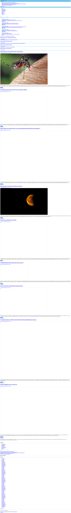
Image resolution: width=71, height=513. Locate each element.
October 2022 (3, 489)
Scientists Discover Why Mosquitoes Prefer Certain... (8, 37)
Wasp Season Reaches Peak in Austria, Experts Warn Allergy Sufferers (10, 3)
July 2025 (3, 467)
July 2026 (3, 459)
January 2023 (3, 487)
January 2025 (3, 471)
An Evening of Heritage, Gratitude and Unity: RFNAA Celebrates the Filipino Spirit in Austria (18, 319)
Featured (3, 446)
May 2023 (3, 484)
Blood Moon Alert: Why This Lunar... (6, 48)
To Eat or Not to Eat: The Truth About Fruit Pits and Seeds (11, 285)
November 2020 (4, 504)
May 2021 (3, 500)
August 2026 (3, 458)
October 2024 (3, 473)
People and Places (4, 10)
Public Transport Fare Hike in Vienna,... (6, 44)
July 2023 (3, 483)
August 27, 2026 (4, 29)
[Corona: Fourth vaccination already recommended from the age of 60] (0, 15)
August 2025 (3, 466)
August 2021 (3, 498)
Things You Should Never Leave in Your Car (8, 384)
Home (2, 8)
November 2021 (4, 496)
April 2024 (3, 477)
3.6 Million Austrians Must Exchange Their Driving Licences (11, 262)
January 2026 (3, 463)
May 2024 (3, 476)
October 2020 (3, 505)
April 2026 (3, 461)
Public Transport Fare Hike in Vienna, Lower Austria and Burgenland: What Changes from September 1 (20, 128)
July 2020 (3, 507)
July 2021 (3, 499)
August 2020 (3, 506)
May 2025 (3, 468)
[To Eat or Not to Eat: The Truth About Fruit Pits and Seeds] (24, 314)
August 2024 (3, 474)
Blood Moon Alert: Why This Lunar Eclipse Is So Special (8, 4)
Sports (2, 12)
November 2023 (4, 480)
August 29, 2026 (4, 19)
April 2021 (3, 501)
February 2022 (3, 494)
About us (3, 13)
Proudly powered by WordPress (4, 511)
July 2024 (3, 475)
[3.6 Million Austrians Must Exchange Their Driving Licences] (14, 279)
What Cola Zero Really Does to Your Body (7, 5)
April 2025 (3, 469)
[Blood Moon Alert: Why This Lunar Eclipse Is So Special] (24, 214)
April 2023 (3, 485)
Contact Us (3, 14)
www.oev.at (1, 508)
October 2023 (3, 481)
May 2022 (3, 492)
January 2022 (3, 495)
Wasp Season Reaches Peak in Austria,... (6, 41)
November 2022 (4, 488)
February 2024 (3, 478)
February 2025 (3, 470)
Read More (1, 87)
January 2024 (3, 479)
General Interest (3, 9)
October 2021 (3, 497)
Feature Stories (3, 21)
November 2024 (4, 472)
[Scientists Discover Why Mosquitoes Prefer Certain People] (24, 84)
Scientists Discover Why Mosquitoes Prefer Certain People (8, 2)
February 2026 (3, 462)
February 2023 (3, 486)
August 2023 (3, 482)
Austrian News (3, 24)
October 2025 (3, 465)
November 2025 (4, 464)
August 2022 (3, 490)
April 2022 (3, 493)
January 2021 (3, 503)
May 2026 (3, 460)
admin (7, 19)
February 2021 (3, 502)
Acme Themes (15, 511)
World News (3, 11)
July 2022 (3, 491)
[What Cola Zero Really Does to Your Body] (24, 257)
